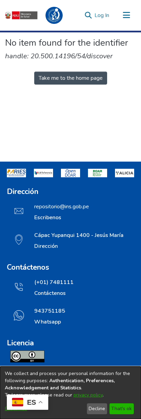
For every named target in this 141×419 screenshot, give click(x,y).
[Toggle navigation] (126, 15)
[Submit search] (88, 15)
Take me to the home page (71, 78)
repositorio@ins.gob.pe (61, 206)
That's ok (121, 408)
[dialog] (70, 392)
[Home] (37, 15)
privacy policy (88, 395)
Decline (97, 408)
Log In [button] (102, 15)
